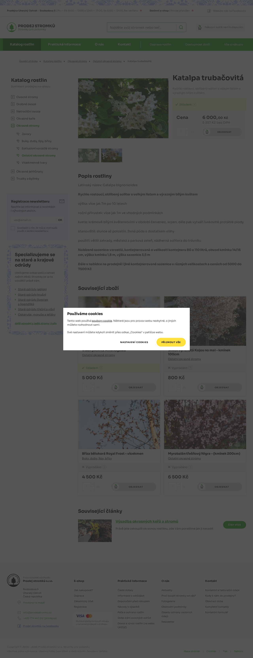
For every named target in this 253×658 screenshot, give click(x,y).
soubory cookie (102, 320)
